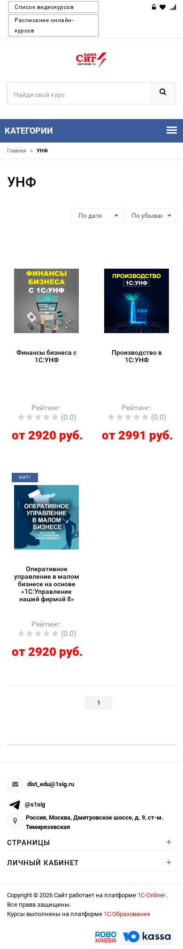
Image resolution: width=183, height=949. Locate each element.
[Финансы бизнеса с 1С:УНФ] (46, 300)
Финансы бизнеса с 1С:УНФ (46, 356)
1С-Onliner (152, 895)
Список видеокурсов (44, 7)
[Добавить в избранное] (40, 264)
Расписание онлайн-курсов (44, 25)
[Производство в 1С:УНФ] (136, 300)
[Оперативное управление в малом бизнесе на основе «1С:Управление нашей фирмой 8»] (46, 516)
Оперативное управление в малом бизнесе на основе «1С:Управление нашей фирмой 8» (46, 584)
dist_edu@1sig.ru (50, 784)
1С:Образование (127, 913)
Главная (20, 151)
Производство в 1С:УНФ (137, 356)
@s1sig (35, 804)
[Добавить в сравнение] (58, 264)
